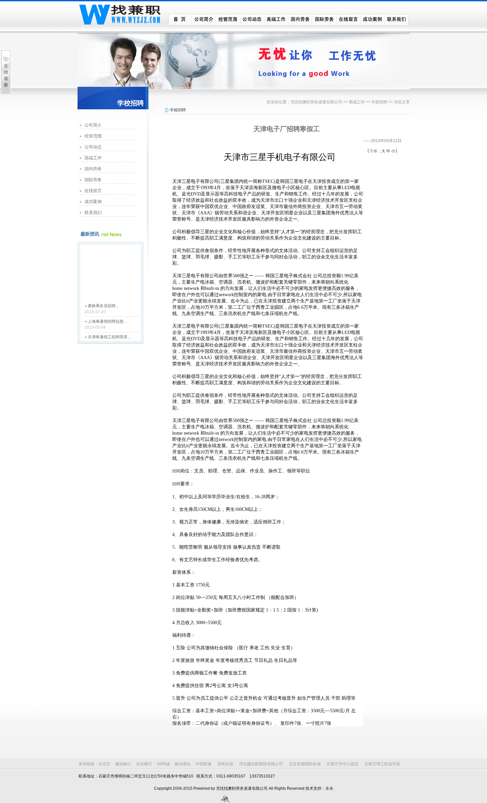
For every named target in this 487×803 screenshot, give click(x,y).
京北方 (104, 764)
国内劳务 (93, 168)
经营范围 (93, 136)
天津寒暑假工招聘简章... (109, 334)
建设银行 (123, 764)
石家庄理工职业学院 (382, 764)
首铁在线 (225, 764)
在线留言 (93, 190)
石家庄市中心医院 (342, 764)
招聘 (176, 471)
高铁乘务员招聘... (103, 302)
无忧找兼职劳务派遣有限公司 (316, 102)
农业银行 (144, 764)
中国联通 (203, 764)
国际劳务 (93, 179)
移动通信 (182, 764)
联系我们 (93, 212)
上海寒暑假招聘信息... (107, 318)
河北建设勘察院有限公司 (261, 764)
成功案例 (93, 201)
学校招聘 (379, 102)
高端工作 (93, 157)
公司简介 (93, 125)
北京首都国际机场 (305, 764)
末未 (329, 788)
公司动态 (93, 146)
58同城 (163, 764)
